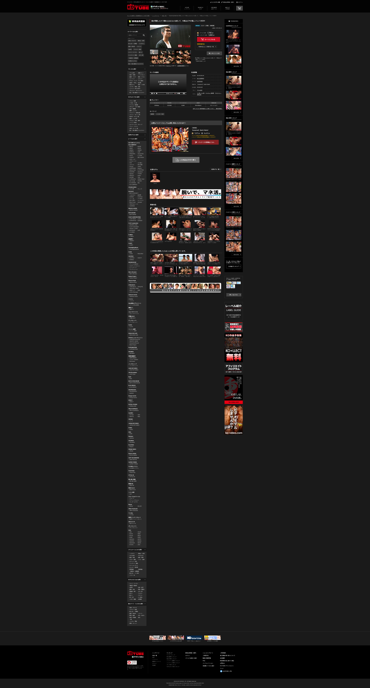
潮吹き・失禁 (141, 40)
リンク (222, 668)
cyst (131, 494)
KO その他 (132, 181)
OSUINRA (131, 440)
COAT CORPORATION (135, 217)
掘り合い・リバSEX (134, 573)
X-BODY (132, 157)
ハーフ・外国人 (133, 122)
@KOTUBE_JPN (227, 671)
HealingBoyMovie (133, 247)
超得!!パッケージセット (135, 517)
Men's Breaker (133, 272)
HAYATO (132, 541)
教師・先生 (132, 589)
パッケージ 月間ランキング (173, 662)
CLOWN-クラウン (133, 466)
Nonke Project (132, 276)
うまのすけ (132, 195)
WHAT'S (132, 416)
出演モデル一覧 (215, 169)
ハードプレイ (141, 74)
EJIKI (131, 433)
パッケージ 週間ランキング (173, 660)
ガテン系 (141, 55)
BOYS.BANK (132, 212)
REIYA (139, 543)
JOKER (140, 150)
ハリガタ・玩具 (160, 114)
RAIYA (131, 534)
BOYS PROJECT (134, 193)
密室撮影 (132, 569)
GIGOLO (132, 175)
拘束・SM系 (132, 74)
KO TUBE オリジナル (134, 142)
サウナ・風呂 (133, 559)
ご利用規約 (223, 653)
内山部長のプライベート (135, 303)
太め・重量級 (133, 108)
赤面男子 (131, 239)
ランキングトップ (171, 654)
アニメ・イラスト (134, 126)
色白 (139, 617)
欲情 (139, 290)
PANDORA (132, 153)
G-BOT (130, 243)
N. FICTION (141, 170)
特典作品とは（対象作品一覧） (207, 46)
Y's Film (131, 513)
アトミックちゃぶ (134, 500)
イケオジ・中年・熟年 (135, 120)
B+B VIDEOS (132, 385)
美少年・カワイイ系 (134, 116)
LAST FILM (132, 374)
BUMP (139, 146)
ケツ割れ (140, 597)
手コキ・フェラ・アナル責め (136, 80)
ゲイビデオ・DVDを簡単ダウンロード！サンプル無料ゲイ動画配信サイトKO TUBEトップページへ (138, 6)
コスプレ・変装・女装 (135, 86)
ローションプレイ (134, 565)
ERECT (130, 400)
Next (189, 36)
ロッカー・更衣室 (134, 567)
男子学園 (140, 164)
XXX (131, 163)
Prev (151, 36)
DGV (130, 530)
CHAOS (132, 197)
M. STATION (133, 182)
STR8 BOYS (132, 285)
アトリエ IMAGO (134, 264)
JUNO (139, 166)
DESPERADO (132, 389)
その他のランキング (233, 266)
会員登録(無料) (181, 65)
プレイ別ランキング (171, 664)
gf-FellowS (132, 230)
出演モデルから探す (133, 134)
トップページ (187, 8)
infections (140, 172)
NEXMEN (131, 351)
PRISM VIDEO (132, 449)
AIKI (131, 532)
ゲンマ (131, 421)
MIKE (139, 534)
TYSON (140, 173)
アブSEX (140, 198)
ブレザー (140, 593)
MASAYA (132, 539)
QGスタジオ (132, 521)
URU (139, 544)
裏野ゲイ (131, 307)
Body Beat (140, 253)
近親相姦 (140, 569)
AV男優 (140, 599)
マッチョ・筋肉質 (134, 104)
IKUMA (139, 541)
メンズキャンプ (133, 364)
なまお (130, 324)
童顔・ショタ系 (133, 118)
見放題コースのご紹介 (208, 665)
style (139, 414)
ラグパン (140, 595)
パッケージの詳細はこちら (206, 142)
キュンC (140, 189)
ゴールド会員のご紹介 (191, 658)
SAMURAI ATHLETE (135, 339)
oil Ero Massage (134, 292)
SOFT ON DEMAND (134, 458)
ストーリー (132, 78)
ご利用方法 (206, 655)
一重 (131, 619)
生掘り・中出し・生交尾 (135, 82)
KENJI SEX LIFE (133, 333)
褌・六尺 (132, 597)
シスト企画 (131, 492)
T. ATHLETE (133, 179)
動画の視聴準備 (207, 658)
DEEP (131, 148)
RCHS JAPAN (132, 453)
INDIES (131, 150)
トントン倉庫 (132, 329)
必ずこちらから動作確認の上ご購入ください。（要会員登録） (208, 108)
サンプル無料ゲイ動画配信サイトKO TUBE (138, 15)
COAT (139, 218)
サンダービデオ (134, 502)
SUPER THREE (133, 462)
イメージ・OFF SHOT (135, 88)
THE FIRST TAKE (134, 288)
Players (131, 446)
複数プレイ (140, 72)
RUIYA (131, 535)
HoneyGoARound (134, 343)
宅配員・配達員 (133, 585)
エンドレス (140, 200)
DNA (130, 432)
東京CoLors (132, 488)
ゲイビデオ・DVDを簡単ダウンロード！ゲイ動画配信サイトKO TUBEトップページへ (135, 653)
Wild (139, 416)
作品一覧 (164, 15)
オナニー (140, 78)
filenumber (132, 361)
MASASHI (132, 543)
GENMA (131, 419)
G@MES (131, 413)
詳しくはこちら (234, 294)
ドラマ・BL (132, 575)
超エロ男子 (132, 200)
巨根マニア (132, 290)
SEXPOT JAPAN (134, 341)
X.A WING (132, 232)
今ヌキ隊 (132, 189)
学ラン (131, 593)
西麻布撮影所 (132, 356)
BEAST (131, 146)
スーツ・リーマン (132, 52)
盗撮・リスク (133, 76)
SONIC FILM (141, 179)
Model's (140, 168)
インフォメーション (208, 663)
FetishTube (132, 470)
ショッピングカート (208, 653)
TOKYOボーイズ (134, 204)
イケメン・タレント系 (135, 114)
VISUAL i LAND (134, 228)
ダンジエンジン (133, 526)
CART (239, 8)
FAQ (204, 660)
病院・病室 (140, 557)
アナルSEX (132, 72)
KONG (130, 427)
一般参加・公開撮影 (133, 58)
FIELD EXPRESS (133, 408)
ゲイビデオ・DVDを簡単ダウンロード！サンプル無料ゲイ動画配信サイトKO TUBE (147, 2)
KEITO (139, 539)
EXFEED (140, 220)
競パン (140, 52)
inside (131, 253)
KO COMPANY (132, 144)
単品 (153, 657)
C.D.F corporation (133, 223)
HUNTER (132, 172)
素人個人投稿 (132, 479)
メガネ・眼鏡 (133, 599)
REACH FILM (132, 280)
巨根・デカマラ (132, 40)
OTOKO (140, 181)
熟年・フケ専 (141, 84)
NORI (139, 537)
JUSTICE (131, 256)
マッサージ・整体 (132, 55)
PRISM (131, 451)
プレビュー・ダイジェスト (136, 90)
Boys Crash (133, 202)
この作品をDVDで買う (188, 160)
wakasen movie (133, 294)
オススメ (154, 663)
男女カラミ (132, 84)
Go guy (131, 166)
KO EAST (131, 191)
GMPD (130, 49)
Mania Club (133, 170)
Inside (130, 252)
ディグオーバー (133, 320)
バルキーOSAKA (134, 359)
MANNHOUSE (132, 262)
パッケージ (155, 659)
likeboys (131, 436)
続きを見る (236, 66)
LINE (139, 152)
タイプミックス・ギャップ (136, 124)
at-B (139, 230)
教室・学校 (132, 557)
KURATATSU (133, 220)
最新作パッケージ (156, 661)
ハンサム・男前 (133, 621)
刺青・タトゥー (133, 623)
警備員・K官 (132, 591)
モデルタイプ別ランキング (173, 666)
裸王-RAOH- (141, 157)
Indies (139, 175)
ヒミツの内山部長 (134, 305)
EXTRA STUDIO (133, 404)
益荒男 (139, 195)
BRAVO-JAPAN (133, 208)
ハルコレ (131, 299)
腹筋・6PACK (131, 46)
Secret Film (141, 153)
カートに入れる (210, 39)
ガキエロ (132, 164)
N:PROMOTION (133, 347)
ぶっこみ (132, 198)
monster (140, 202)
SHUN (139, 532)
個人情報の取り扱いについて (227, 655)
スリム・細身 (133, 100)
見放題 (154, 665)
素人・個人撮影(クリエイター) (135, 63)
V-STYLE (140, 197)
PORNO (132, 259)
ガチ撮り (140, 163)
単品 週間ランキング (171, 656)
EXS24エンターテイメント (136, 337)
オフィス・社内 (133, 561)
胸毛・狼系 (132, 615)
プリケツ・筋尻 (137, 49)
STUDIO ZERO (132, 187)
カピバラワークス (133, 312)
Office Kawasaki (133, 508)
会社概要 (222, 658)
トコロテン (141, 43)
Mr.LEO (140, 506)
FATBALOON (133, 406)
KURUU (132, 152)
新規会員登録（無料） (229, 2)
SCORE (132, 177)
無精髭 (152, 114)
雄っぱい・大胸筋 (132, 43)
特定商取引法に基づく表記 (227, 660)
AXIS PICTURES (133, 368)
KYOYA (131, 544)
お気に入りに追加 (215, 53)
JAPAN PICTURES (134, 423)
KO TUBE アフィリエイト (227, 665)
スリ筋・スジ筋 (133, 102)
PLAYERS (131, 445)
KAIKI (131, 537)
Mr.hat (130, 504)
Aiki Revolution (133, 372)
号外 (139, 177)
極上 (139, 182)
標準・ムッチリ (133, 110)
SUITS (131, 155)
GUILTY (140, 258)
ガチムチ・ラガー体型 (135, 106)
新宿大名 (131, 483)
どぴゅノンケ (133, 161)
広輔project (132, 316)
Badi (130, 377)
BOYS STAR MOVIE (134, 381)
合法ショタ (132, 159)
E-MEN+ (131, 234)
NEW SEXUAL (133, 459)
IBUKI (139, 535)
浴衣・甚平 (140, 587)
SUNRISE (132, 206)
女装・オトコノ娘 (134, 128)
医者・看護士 (141, 589)
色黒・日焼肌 (133, 617)
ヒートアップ (133, 267)
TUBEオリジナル (132, 61)
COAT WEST (133, 218)
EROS (139, 148)
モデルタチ (140, 555)
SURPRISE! (133, 168)
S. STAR (140, 155)
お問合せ (222, 663)
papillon (132, 393)
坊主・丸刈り (141, 615)
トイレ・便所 (141, 559)
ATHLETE (140, 286)
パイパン (139, 46)
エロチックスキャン (135, 266)
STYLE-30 (131, 475)
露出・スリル (141, 76)
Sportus (132, 173)
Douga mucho (132, 396)
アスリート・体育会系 (135, 112)
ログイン (240, 2)
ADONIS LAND (133, 225)
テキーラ (132, 498)
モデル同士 (132, 555)
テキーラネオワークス (134, 496)
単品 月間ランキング (171, 658)
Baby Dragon (133, 345)
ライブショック (134, 269)
